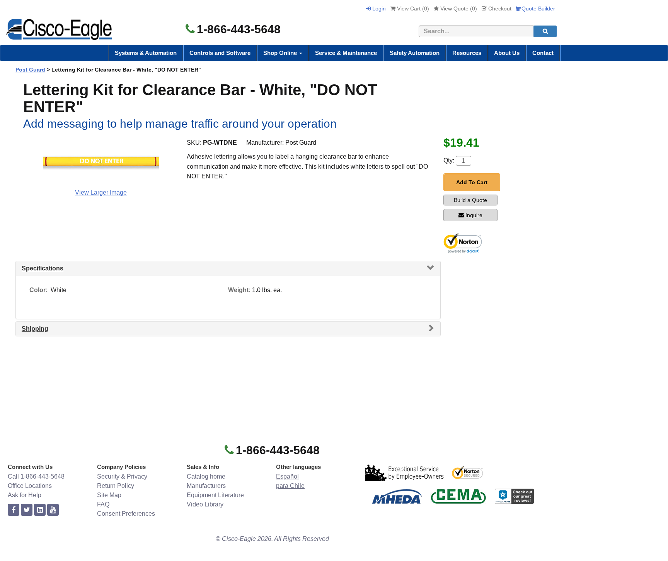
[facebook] (13, 510)
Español (287, 476)
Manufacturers (206, 485)
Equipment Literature (215, 495)
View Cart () (412, 8)
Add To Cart (471, 182)
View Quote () (458, 8)
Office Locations (30, 485)
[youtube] (53, 510)
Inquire (473, 215)
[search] (545, 31)
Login (378, 8)
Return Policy (115, 485)
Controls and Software (219, 53)
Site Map (109, 495)
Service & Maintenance (346, 53)
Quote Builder (538, 8)
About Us (507, 53)
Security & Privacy (122, 476)
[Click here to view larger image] (101, 162)
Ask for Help (24, 495)
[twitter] (26, 510)
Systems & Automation (146, 53)
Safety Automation (415, 53)
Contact (543, 53)
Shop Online (280, 53)
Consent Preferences (126, 513)
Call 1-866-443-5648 (36, 476)
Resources (466, 53)
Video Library (205, 504)
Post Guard (30, 70)
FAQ (103, 504)
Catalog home (206, 476)
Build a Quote (470, 200)
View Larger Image (101, 192)
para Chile (290, 485)
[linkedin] (40, 510)
